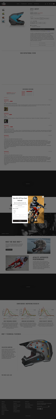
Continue (20, 220)
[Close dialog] (43, 197)
